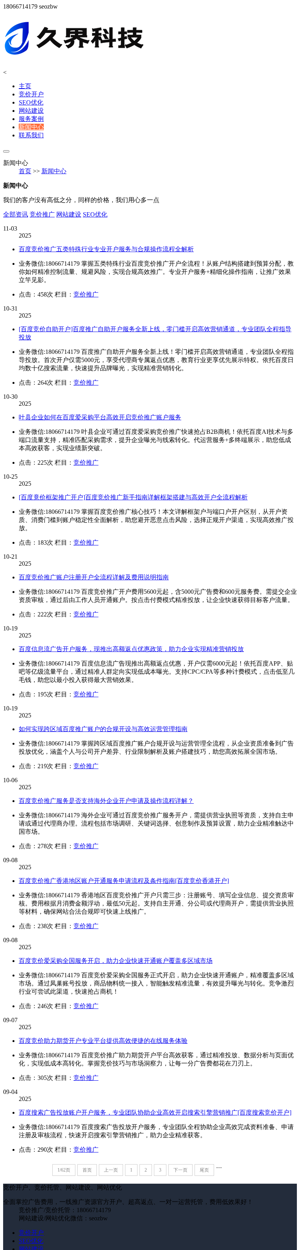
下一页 (180, 1170)
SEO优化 (31, 102)
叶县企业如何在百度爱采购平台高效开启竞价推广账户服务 (100, 417)
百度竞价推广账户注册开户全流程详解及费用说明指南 (94, 577)
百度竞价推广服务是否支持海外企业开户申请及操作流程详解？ (106, 800)
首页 (25, 171)
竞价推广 (42, 214)
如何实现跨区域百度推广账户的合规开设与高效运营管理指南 (103, 729)
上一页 (111, 1170)
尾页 (204, 1170)
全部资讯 (15, 214)
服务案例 (31, 118)
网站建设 (31, 110)
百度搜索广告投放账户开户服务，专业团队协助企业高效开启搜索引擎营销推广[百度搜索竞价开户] (155, 1112)
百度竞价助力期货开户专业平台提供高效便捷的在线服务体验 (103, 1040)
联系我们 (31, 135)
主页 (25, 86)
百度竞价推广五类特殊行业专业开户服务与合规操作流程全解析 (106, 249)
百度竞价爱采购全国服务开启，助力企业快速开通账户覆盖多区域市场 (115, 960)
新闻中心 (31, 127)
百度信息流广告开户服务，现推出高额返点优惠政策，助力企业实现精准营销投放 (131, 649)
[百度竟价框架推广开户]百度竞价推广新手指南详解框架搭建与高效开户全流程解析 (133, 497)
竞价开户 (31, 94)
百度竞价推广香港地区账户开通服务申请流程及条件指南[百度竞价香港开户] (124, 880)
